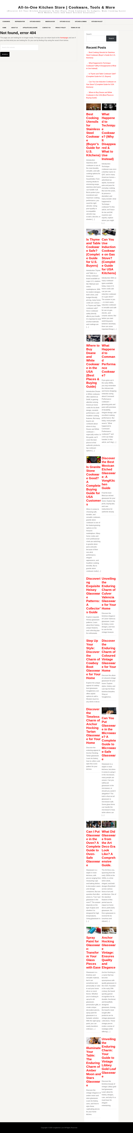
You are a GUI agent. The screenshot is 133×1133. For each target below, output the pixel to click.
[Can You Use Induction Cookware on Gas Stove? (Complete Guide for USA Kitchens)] (109, 232)
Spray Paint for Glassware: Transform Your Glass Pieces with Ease (93, 952)
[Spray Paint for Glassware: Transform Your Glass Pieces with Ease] (93, 930)
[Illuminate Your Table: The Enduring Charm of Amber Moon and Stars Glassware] (93, 1040)
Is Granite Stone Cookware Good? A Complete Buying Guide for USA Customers (93, 485)
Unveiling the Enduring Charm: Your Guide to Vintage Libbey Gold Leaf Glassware (109, 1057)
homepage (64, 38)
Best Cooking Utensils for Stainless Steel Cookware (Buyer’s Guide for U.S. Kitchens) (101, 55)
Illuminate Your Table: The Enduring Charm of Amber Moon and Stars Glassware (93, 1066)
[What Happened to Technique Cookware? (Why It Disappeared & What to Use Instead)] (109, 106)
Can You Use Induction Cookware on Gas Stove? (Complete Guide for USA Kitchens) (101, 84)
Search (89, 34)
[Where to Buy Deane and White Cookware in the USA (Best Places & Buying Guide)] (93, 338)
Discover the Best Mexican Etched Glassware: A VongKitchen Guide (109, 473)
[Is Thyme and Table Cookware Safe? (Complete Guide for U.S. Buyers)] (93, 232)
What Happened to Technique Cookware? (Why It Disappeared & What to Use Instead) (101, 65)
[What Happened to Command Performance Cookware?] (109, 338)
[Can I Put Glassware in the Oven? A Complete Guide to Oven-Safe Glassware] (93, 824)
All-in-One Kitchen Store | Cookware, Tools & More (66, 7)
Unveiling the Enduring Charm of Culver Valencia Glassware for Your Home (109, 593)
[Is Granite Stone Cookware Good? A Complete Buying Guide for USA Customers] (93, 459)
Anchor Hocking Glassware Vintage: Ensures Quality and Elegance (109, 952)
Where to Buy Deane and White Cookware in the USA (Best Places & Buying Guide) (99, 95)
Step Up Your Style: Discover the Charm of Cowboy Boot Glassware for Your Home (93, 659)
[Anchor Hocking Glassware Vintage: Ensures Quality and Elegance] (109, 930)
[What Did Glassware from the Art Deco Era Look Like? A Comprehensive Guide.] (109, 824)
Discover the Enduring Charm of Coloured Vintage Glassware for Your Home (109, 655)
